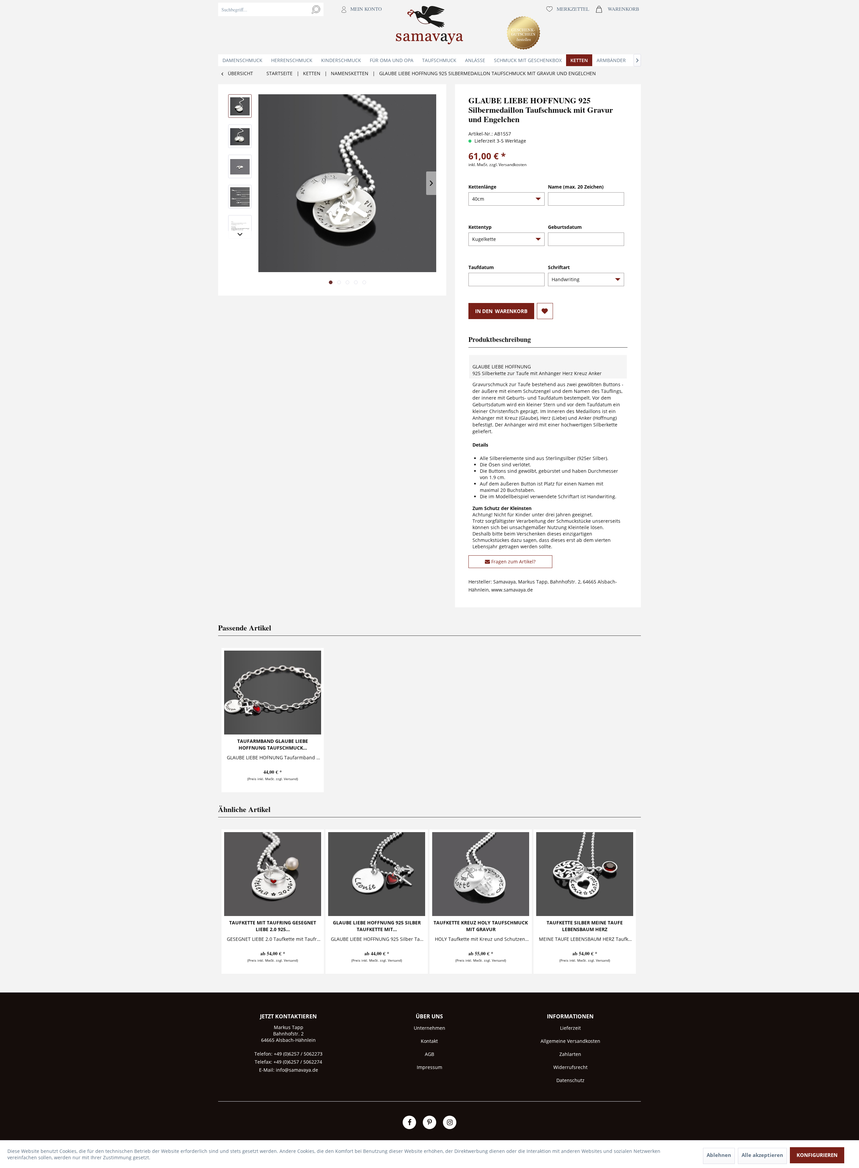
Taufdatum (481, 267)
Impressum (429, 1067)
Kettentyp (480, 227)
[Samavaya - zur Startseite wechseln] (429, 27)
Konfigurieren (817, 1155)
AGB (429, 1054)
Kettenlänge (482, 187)
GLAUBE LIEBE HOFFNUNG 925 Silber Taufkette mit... (377, 925)
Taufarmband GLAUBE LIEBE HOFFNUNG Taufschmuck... (272, 744)
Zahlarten (570, 1054)
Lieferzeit (570, 1028)
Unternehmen (429, 1028)
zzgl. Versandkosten (507, 164)
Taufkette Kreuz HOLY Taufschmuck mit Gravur (481, 925)
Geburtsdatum (565, 227)
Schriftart (559, 267)
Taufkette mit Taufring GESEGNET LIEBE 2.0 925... (272, 925)
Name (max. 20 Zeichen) (576, 187)
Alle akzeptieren (762, 1155)
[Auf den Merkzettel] (545, 311)
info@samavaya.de (297, 1070)
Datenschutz (570, 1080)
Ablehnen (719, 1155)
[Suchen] (315, 9)
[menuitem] (301, 27)
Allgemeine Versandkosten (570, 1041)
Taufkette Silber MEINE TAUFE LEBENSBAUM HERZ (585, 925)
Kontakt (429, 1041)
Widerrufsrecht (570, 1067)
